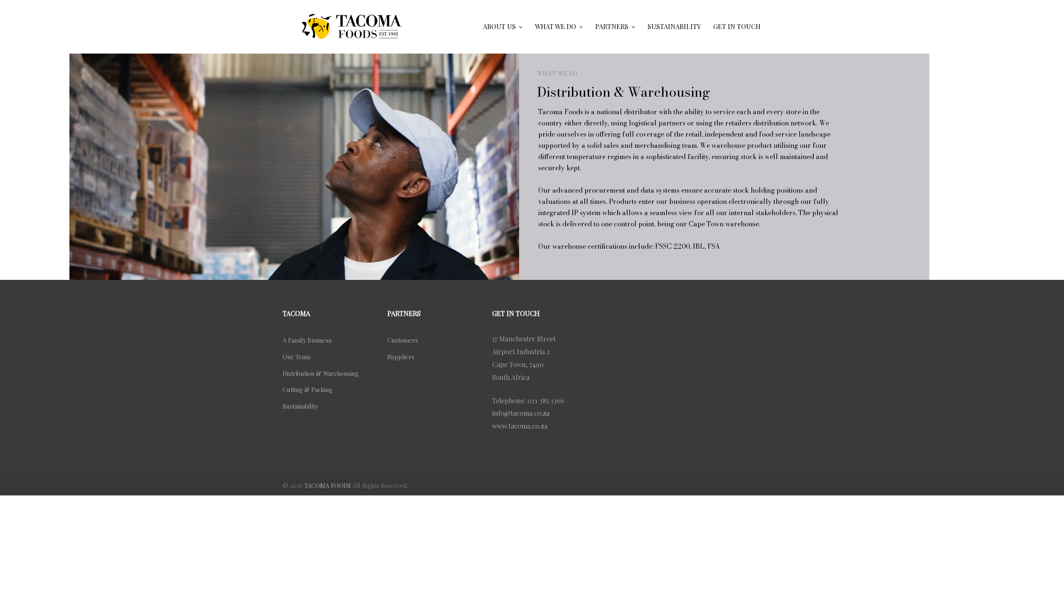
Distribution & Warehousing (321, 373)
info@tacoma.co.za (520, 412)
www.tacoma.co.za (519, 425)
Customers (402, 340)
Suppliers (400, 357)
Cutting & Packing (307, 389)
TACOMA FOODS (327, 485)
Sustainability (300, 406)
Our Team (296, 357)
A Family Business (307, 340)
